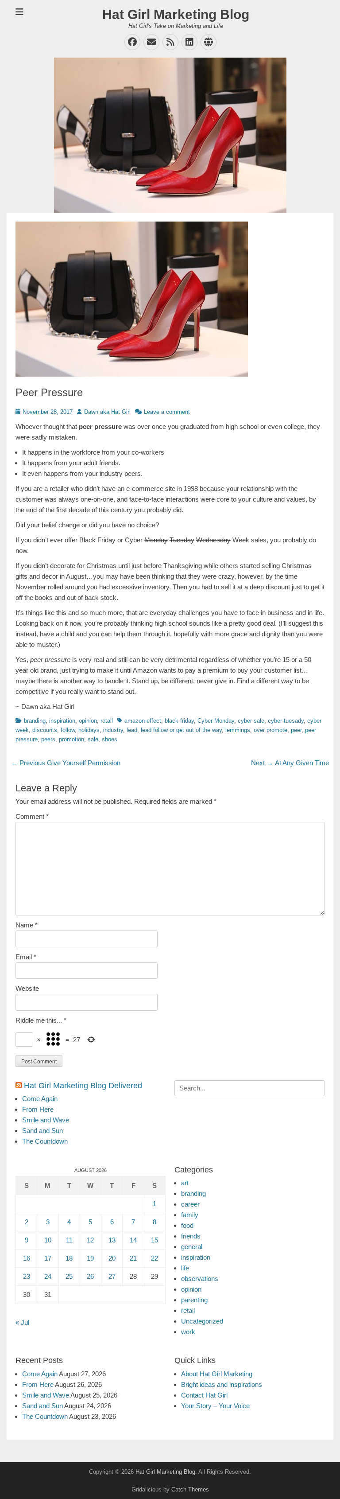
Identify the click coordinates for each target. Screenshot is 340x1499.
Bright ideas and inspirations (221, 1384)
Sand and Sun (42, 1130)
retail (106, 720)
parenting (194, 1300)
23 (26, 1276)
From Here (38, 1109)
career (190, 1204)
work (188, 1331)
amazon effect (142, 720)
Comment (32, 816)
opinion (88, 720)
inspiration (62, 720)
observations (199, 1278)
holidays (89, 730)
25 (69, 1276)
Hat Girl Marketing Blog (175, 14)
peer (296, 730)
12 (90, 1240)
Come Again (40, 1098)
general (191, 1246)
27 (112, 1276)
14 (133, 1240)
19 (90, 1258)
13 (112, 1240)
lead (132, 730)
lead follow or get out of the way (181, 730)
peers (48, 739)
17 (47, 1258)
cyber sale (251, 720)
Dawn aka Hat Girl (107, 412)
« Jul (22, 1322)
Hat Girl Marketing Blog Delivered (83, 1085)
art (185, 1183)
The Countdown (45, 1141)
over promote (270, 730)
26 (90, 1276)
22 (154, 1258)
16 (26, 1258)
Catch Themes (190, 1489)
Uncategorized (202, 1321)
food (187, 1225)
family (189, 1215)
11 (69, 1240)
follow (68, 730)
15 (154, 1240)
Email (25, 957)
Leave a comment (167, 412)
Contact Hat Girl (204, 1395)
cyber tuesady (286, 720)
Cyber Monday (215, 720)
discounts (44, 730)
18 (69, 1258)
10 (47, 1240)
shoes (109, 739)
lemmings (237, 730)
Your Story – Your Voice (215, 1405)
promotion (71, 739)
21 (133, 1258)
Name (26, 925)
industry (113, 730)
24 (47, 1276)
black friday (179, 720)
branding (35, 720)
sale (93, 739)
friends (191, 1236)
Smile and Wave (45, 1120)
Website (27, 988)
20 (112, 1258)
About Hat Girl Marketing (216, 1374)
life (185, 1268)
